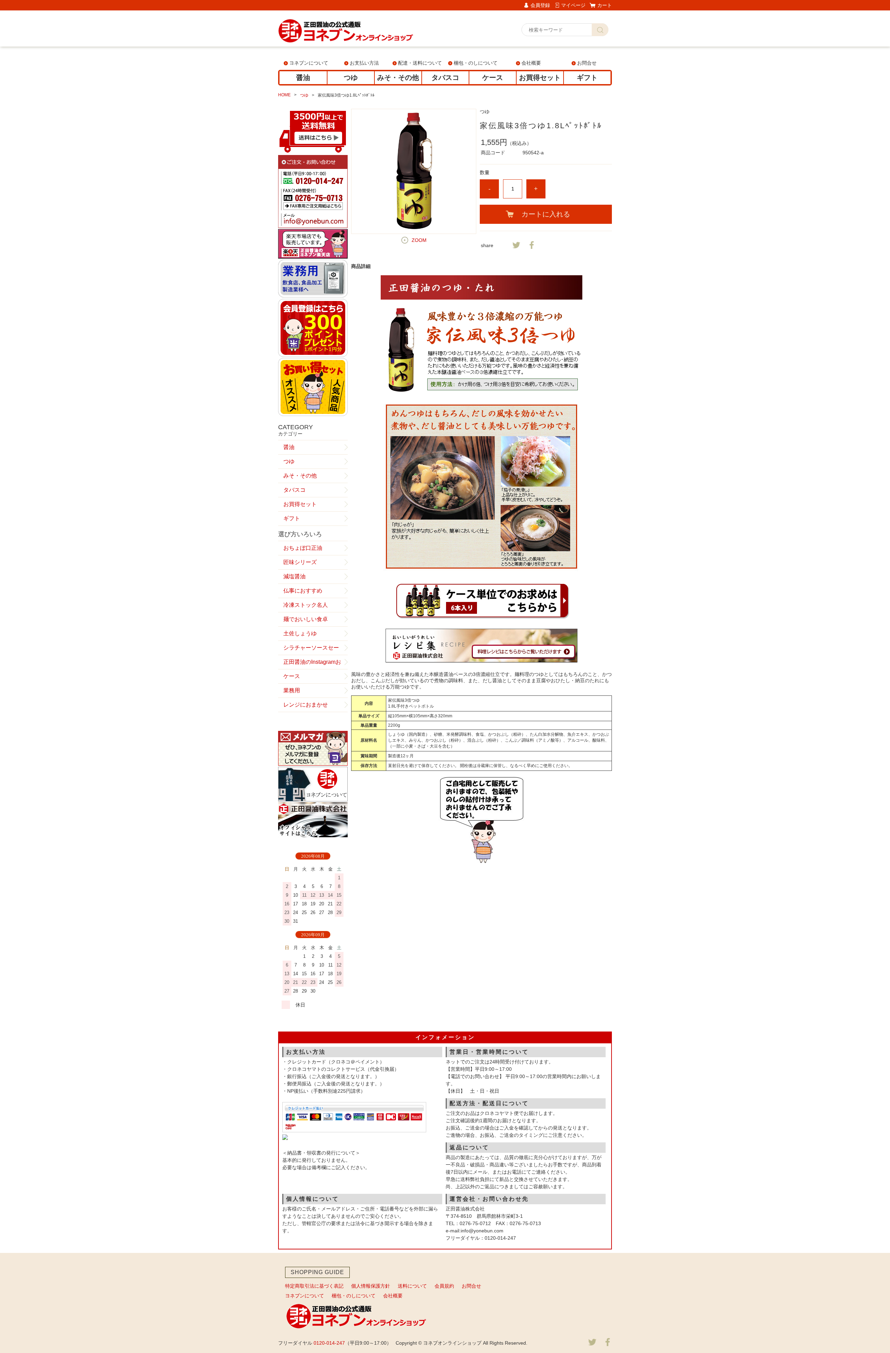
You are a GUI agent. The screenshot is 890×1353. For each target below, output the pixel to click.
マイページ (573, 5)
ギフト (587, 77)
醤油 (303, 77)
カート (604, 5)
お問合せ (587, 63)
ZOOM (419, 240)
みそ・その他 (398, 77)
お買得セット (540, 77)
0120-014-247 (329, 1343)
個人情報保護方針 (370, 1286)
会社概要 (531, 63)
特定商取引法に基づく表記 (314, 1286)
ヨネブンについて (308, 63)
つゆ (351, 77)
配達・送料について (420, 63)
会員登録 (540, 5)
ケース (492, 77)
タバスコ (445, 77)
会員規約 (444, 1286)
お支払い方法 (364, 63)
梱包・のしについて (475, 63)
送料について (412, 1286)
